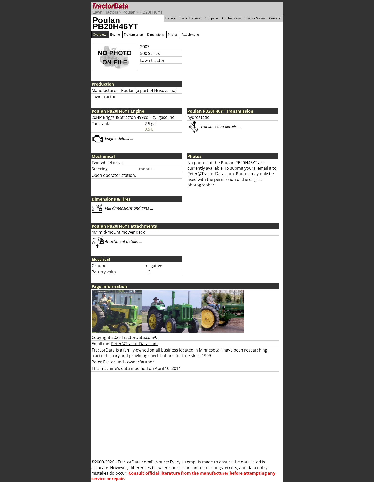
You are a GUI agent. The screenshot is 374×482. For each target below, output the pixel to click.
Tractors (171, 18)
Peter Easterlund (108, 362)
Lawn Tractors (105, 12)
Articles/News (231, 18)
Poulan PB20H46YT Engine (118, 111)
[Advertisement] (187, 415)
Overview (99, 34)
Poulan (128, 12)
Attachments (191, 34)
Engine (115, 34)
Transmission (133, 34)
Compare (211, 18)
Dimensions (155, 34)
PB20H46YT (151, 12)
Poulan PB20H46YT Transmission (220, 111)
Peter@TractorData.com (210, 174)
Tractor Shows (255, 18)
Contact (274, 18)
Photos (173, 34)
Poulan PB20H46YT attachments (124, 226)
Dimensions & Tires (111, 199)
